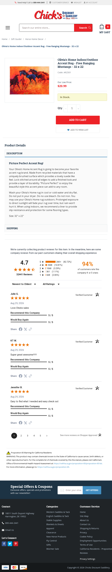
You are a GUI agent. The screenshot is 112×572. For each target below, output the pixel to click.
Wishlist (77, 2)
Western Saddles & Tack (58, 512)
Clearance (51, 532)
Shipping (12, 228)
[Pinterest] (15, 543)
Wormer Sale (52, 548)
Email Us (9, 530)
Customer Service (60, 2)
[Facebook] (4, 543)
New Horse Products (56, 536)
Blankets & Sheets (55, 524)
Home (4, 39)
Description (14, 153)
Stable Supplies (54, 520)
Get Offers (92, 490)
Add (77, 120)
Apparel (50, 528)
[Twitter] (10, 543)
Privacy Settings (87, 559)
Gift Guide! (16, 39)
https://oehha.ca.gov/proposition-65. (53, 467)
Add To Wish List (79, 129)
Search (85, 27)
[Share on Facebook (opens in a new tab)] (20, 329)
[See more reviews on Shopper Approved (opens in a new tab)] (30, 329)
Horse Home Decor (34, 39)
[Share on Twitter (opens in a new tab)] (25, 329)
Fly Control (51, 540)
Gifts (48, 544)
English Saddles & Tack (57, 516)
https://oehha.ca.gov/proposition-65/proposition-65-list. (78, 463)
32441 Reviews (27, 274)
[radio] (56, 262)
